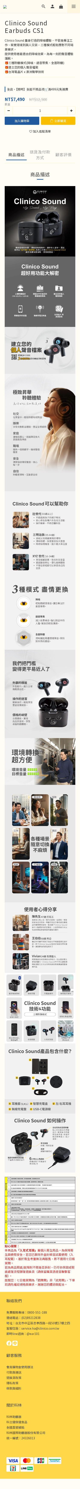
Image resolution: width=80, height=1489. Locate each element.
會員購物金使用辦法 (19, 1367)
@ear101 (33, 1334)
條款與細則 (13, 1388)
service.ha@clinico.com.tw (40, 1328)
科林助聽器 (13, 1417)
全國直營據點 (15, 1427)
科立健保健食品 (16, 1422)
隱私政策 (12, 1383)
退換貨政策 (13, 1377)
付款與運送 (13, 1372)
